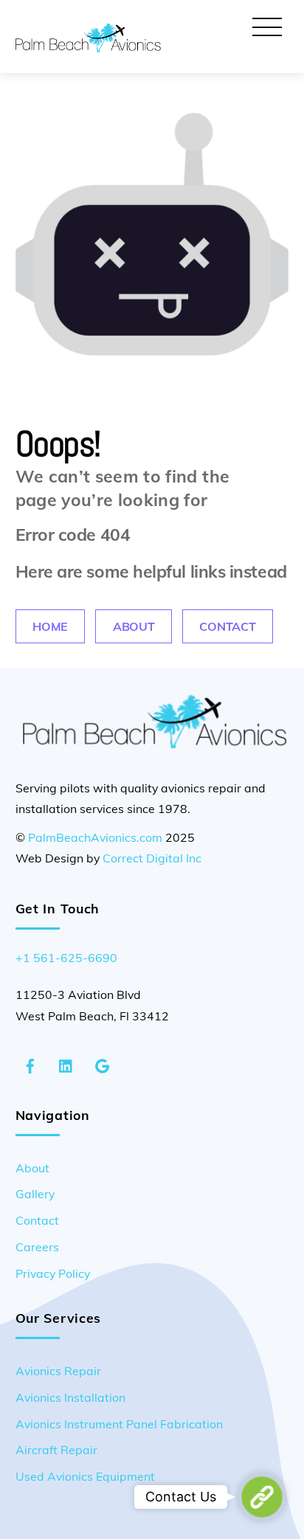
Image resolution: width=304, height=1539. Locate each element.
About (134, 626)
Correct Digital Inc (152, 858)
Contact (227, 626)
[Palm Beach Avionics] (88, 46)
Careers (37, 1246)
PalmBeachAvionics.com (95, 837)
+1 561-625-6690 (66, 957)
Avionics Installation (70, 1397)
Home (50, 626)
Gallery (35, 1193)
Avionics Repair (58, 1370)
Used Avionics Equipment (85, 1476)
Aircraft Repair (56, 1449)
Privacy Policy (52, 1273)
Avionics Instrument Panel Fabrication (119, 1424)
